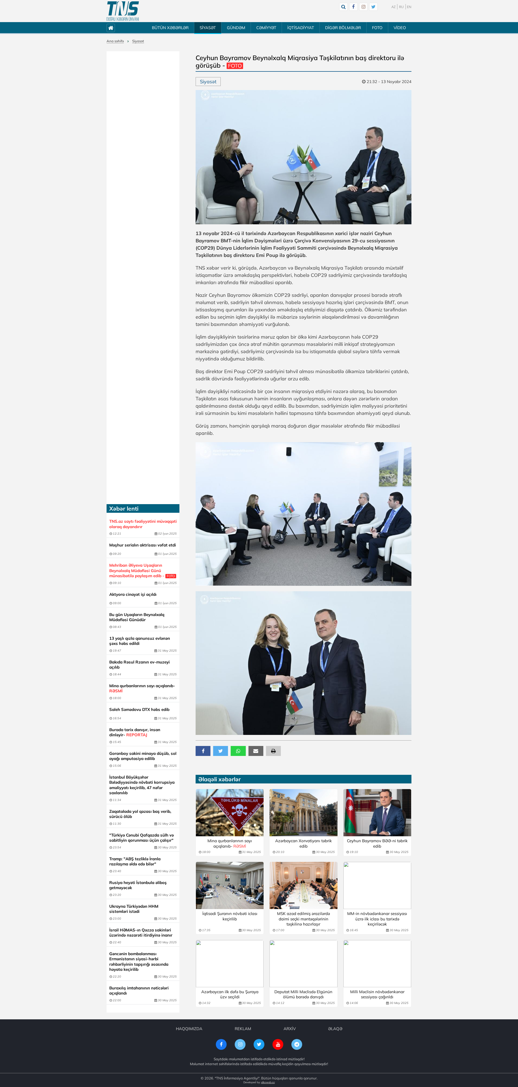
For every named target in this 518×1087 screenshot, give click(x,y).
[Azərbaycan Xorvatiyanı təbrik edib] (303, 812)
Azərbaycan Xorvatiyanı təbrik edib (303, 843)
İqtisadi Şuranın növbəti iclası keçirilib (229, 916)
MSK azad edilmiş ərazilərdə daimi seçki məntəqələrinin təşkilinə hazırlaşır (303, 919)
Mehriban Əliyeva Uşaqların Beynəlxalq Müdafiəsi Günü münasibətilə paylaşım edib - (142, 570)
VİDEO (400, 27)
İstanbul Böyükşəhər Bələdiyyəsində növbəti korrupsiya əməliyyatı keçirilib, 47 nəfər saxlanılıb (142, 785)
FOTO (377, 27)
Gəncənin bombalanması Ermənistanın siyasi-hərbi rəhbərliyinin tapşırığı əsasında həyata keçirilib (138, 961)
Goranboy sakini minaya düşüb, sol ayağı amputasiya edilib (142, 756)
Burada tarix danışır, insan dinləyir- (134, 732)
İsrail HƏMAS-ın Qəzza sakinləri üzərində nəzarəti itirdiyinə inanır (140, 932)
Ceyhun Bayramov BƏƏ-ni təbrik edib (377, 843)
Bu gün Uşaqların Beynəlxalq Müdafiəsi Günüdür (136, 617)
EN (409, 6)
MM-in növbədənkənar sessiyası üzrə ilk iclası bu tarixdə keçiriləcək (377, 919)
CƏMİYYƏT (266, 27)
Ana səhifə (115, 41)
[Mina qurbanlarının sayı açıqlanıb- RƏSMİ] (230, 812)
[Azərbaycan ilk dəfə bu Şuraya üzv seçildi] (230, 963)
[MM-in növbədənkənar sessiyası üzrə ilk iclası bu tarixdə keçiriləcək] (377, 885)
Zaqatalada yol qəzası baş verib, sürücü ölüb (140, 814)
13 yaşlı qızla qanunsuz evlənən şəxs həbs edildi (139, 641)
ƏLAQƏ (335, 1028)
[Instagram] (363, 7)
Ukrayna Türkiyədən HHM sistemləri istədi (133, 909)
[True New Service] (123, 11)
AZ (393, 6)
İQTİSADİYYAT (300, 27)
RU (401, 6)
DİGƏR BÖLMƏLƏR (343, 27)
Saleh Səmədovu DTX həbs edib (139, 709)
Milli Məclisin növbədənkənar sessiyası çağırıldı (377, 994)
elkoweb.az (268, 1082)
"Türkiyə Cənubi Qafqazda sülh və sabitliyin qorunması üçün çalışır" (141, 838)
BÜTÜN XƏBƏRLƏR (170, 27)
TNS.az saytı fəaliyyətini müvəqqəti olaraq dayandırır (143, 524)
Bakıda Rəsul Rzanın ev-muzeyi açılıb (139, 664)
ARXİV (290, 1028)
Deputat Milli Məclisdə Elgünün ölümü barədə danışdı (303, 994)
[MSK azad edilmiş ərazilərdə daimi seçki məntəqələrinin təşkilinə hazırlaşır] (303, 885)
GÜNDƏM (236, 27)
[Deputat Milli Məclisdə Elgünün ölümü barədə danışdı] (303, 963)
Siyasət (138, 41)
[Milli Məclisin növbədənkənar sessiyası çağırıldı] (377, 963)
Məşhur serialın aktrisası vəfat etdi (142, 545)
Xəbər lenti (123, 508)
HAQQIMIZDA (189, 1028)
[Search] (343, 7)
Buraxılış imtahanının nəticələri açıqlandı (139, 990)
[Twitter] (373, 7)
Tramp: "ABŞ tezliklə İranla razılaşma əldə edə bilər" (135, 861)
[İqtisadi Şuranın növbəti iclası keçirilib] (230, 885)
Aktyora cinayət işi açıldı (132, 594)
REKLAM (243, 1028)
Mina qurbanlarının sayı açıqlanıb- (142, 688)
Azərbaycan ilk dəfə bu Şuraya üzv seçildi (229, 994)
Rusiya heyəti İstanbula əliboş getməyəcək (138, 885)
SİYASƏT (208, 27)
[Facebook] (353, 7)
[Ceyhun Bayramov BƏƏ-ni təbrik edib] (377, 812)
